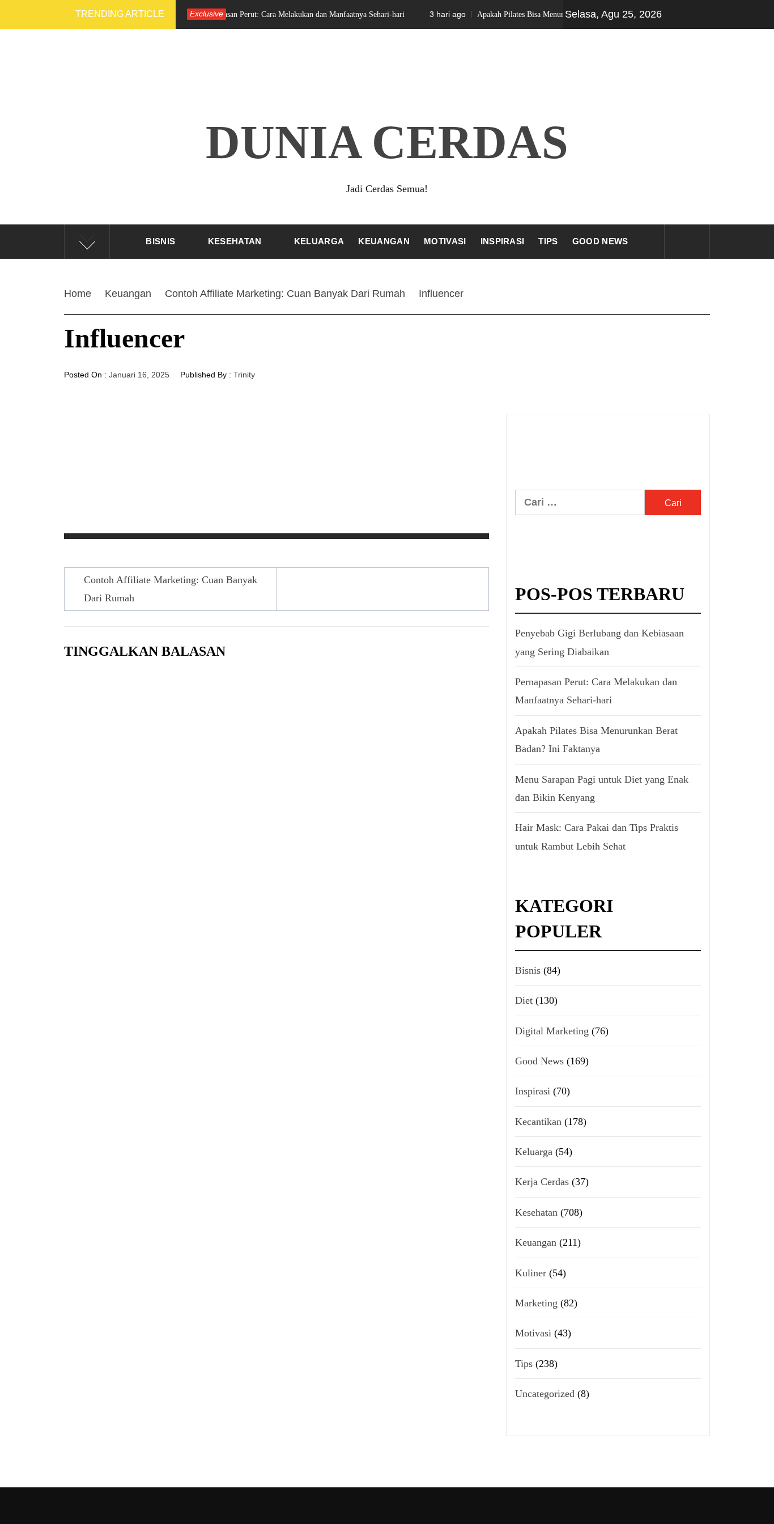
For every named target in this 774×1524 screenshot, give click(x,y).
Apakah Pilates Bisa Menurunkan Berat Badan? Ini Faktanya (525, 14)
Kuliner (530, 1273)
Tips (548, 241)
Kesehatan (235, 241)
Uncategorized (545, 1393)
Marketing (536, 1303)
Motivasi (445, 241)
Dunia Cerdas (387, 142)
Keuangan (384, 241)
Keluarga (319, 241)
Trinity (244, 374)
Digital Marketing (552, 1031)
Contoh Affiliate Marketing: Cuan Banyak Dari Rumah (170, 589)
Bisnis (160, 241)
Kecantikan (538, 1121)
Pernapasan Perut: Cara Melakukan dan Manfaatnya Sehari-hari (253, 14)
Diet (524, 1000)
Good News (600, 241)
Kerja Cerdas (542, 1181)
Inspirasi (502, 241)
